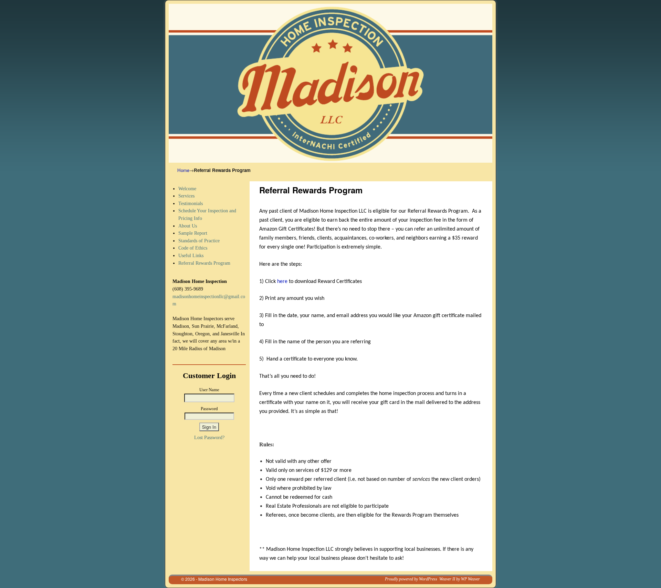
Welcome (187, 188)
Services (186, 196)
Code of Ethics (192, 248)
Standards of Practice (199, 240)
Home (183, 170)
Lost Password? (209, 437)
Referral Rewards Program (204, 263)
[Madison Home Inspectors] (330, 83)
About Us (187, 226)
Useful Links (190, 255)
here (283, 281)
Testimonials (190, 203)
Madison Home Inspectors (222, 579)
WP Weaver (470, 579)
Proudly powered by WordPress (411, 579)
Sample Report (192, 233)
